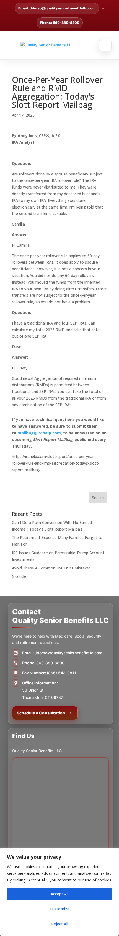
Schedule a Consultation (41, 712)
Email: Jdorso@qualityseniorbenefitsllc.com (57, 8)
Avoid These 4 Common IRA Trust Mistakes (51, 568)
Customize (59, 909)
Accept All (59, 894)
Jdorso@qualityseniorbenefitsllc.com (68, 652)
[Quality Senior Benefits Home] (59, 45)
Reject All (59, 924)
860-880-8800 (50, 662)
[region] (59, 892)
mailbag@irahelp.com (39, 432)
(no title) (20, 576)
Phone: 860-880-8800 (59, 23)
